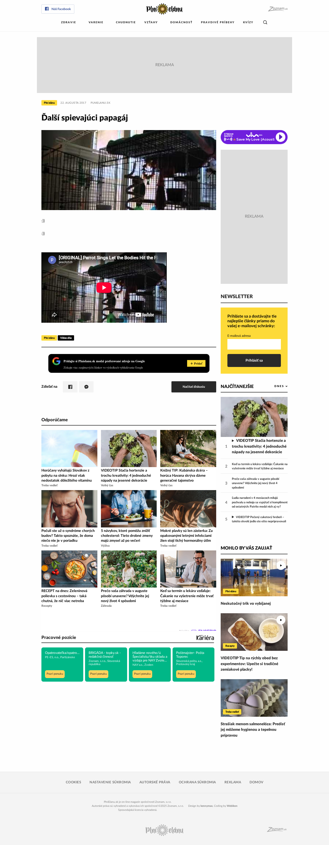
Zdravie (68, 22)
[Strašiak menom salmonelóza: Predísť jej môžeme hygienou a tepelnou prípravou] (254, 698)
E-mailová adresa (239, 335)
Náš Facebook (61, 9)
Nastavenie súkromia (110, 782)
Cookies (73, 782)
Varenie (96, 22)
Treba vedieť (232, 711)
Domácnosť (181, 22)
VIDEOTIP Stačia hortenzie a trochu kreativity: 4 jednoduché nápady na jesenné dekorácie (259, 446)
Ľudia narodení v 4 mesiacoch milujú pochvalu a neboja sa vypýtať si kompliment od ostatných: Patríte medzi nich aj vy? (260, 502)
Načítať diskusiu (194, 386)
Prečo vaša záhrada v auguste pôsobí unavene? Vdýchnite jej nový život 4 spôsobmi (255, 483)
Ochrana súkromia (197, 782)
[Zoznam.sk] (278, 9)
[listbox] (274, 386)
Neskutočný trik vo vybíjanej (246, 603)
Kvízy (248, 22)
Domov (256, 782)
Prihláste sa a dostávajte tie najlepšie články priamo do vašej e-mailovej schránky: (252, 321)
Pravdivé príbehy (218, 22)
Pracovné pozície (58, 637)
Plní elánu (49, 102)
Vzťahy (151, 22)
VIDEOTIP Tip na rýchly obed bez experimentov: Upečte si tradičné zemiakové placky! (249, 663)
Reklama (232, 782)
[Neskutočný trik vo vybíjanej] (254, 577)
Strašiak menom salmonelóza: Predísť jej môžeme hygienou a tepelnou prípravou (253, 729)
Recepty (230, 646)
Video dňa (66, 338)
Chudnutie (126, 22)
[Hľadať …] (265, 22)
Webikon (232, 806)
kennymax (207, 806)
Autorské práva (154, 782)
